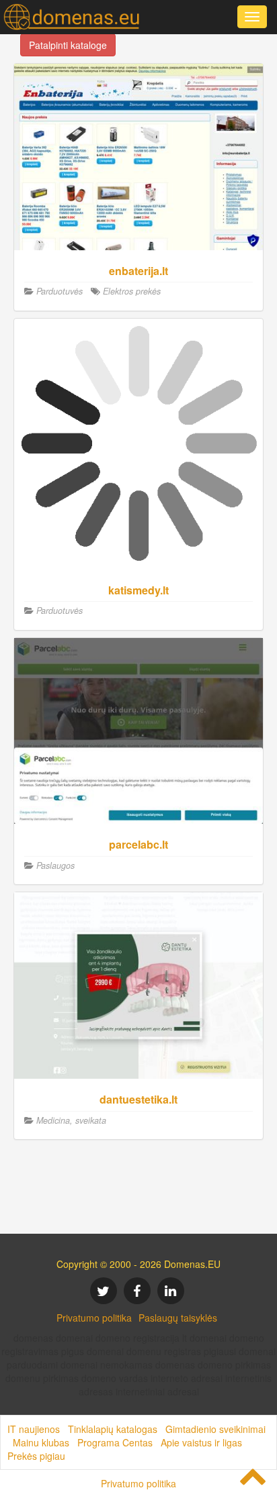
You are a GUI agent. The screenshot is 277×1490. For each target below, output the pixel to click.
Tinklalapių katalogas (112, 1429)
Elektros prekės (132, 291)
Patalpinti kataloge (68, 45)
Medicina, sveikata (71, 1120)
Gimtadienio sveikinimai (215, 1429)
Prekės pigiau (36, 1455)
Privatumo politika (94, 1317)
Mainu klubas (41, 1442)
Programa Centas (115, 1442)
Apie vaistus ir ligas (201, 1442)
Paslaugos (55, 865)
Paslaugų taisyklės (177, 1317)
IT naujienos (33, 1429)
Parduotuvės (59, 291)
